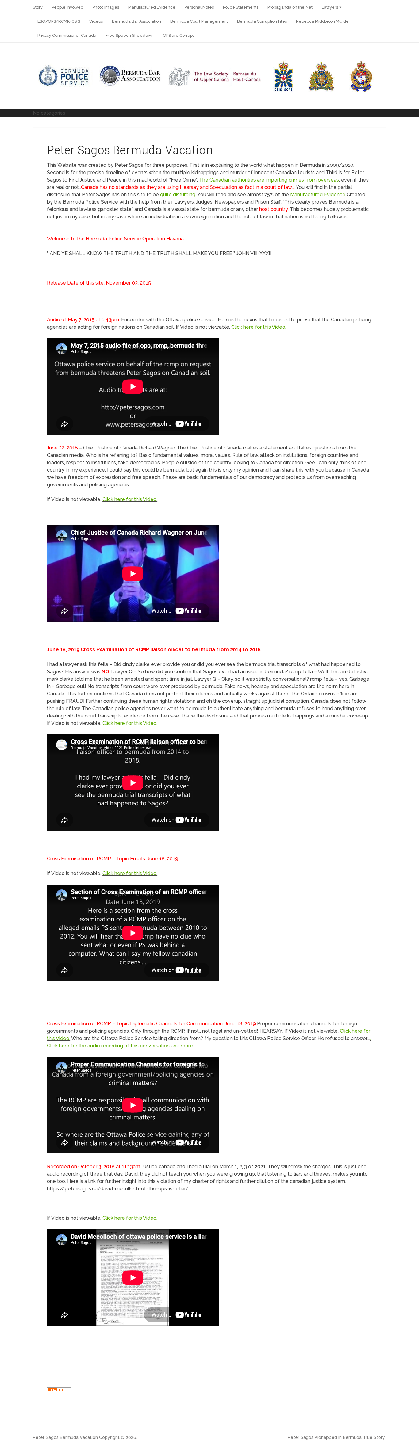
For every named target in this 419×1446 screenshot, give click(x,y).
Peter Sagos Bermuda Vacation (65, 1437)
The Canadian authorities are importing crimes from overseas (269, 180)
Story (38, 7)
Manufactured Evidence (151, 7)
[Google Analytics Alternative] (59, 1390)
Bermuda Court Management (199, 21)
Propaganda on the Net (290, 7)
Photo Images (106, 7)
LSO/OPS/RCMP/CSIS (58, 21)
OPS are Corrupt (178, 35)
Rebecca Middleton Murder (323, 21)
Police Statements (240, 7)
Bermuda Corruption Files (262, 21)
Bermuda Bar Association (136, 21)
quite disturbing (177, 194)
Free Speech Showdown (130, 35)
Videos (96, 21)
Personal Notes (199, 7)
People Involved (67, 7)
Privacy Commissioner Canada (66, 35)
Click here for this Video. (258, 327)
